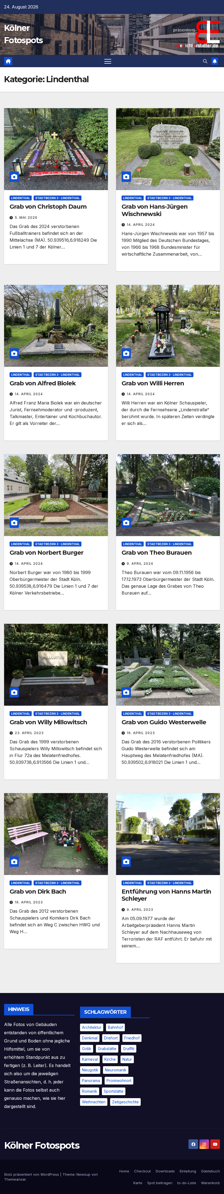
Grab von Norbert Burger (46, 552)
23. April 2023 (29, 733)
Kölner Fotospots (41, 1145)
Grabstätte (107, 1048)
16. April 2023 (141, 733)
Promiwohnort (119, 1080)
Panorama (91, 1080)
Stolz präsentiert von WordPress (32, 1174)
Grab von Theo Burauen (157, 552)
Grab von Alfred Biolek (43, 383)
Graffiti (128, 1048)
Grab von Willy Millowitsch (48, 722)
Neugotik (90, 1070)
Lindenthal (20, 198)
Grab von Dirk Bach (38, 891)
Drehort (111, 1038)
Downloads (165, 1171)
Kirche (110, 1059)
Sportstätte (113, 1091)
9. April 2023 (140, 910)
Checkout (142, 1171)
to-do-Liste (186, 1183)
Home (124, 1171)
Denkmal (90, 1038)
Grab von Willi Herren (153, 383)
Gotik (86, 1048)
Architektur (91, 1027)
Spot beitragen (159, 1183)
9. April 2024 (140, 563)
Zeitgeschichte (125, 1102)
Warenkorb (210, 1183)
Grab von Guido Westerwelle (164, 722)
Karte (137, 1183)
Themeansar (15, 1179)
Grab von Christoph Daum (48, 206)
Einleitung (188, 1171)
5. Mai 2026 (26, 217)
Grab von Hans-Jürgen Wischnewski (155, 210)
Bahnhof (115, 1027)
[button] (205, 61)
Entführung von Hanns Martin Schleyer (166, 895)
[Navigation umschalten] (107, 61)
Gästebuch (210, 1171)
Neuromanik (115, 1070)
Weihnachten (93, 1102)
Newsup (83, 1174)
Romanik (89, 1091)
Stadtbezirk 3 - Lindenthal (57, 198)
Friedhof (132, 1038)
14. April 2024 (141, 225)
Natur (127, 1059)
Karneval (90, 1059)
